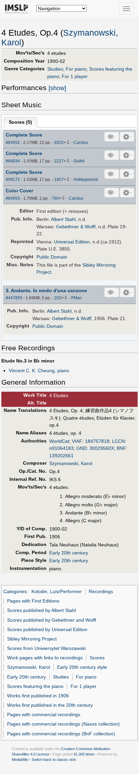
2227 (59, 161)
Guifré (79, 161)
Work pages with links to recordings (45, 657)
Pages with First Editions (33, 601)
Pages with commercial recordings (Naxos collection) (63, 724)
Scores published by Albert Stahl (41, 610)
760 (55, 198)
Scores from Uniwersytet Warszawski (46, 648)
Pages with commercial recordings (43, 714)
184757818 (97, 441)
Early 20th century (68, 552)
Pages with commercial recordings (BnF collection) (61, 733)
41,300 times (84, 754)
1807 (59, 179)
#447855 (14, 298)
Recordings (101, 591)
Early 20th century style (82, 667)
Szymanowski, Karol (70, 463)
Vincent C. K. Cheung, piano (39, 370)
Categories (15, 591)
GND (81, 448)
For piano (76, 69)
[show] (57, 88)
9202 (59, 142)
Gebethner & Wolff (75, 226)
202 (57, 298)
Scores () (20, 122)
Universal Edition (72, 241)
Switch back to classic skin (54, 760)
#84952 (13, 142)
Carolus (81, 142)
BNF (121, 448)
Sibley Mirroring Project (32, 639)
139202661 (61, 455)
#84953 (13, 198)
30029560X (101, 448)
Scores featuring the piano (35, 686)
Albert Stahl (63, 219)
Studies (55, 69)
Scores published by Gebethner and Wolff (51, 620)
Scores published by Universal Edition (47, 629)
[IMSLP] (18, 8)
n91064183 (61, 448)
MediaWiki (20, 760)
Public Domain (51, 257)
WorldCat (59, 441)
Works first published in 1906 (38, 695)
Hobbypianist (86, 179)
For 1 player (75, 76)
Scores (97, 657)
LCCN (118, 441)
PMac (76, 298)
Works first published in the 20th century (50, 705)
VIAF (77, 441)
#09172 (13, 179)
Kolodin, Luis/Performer (56, 591)
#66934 (13, 161)
